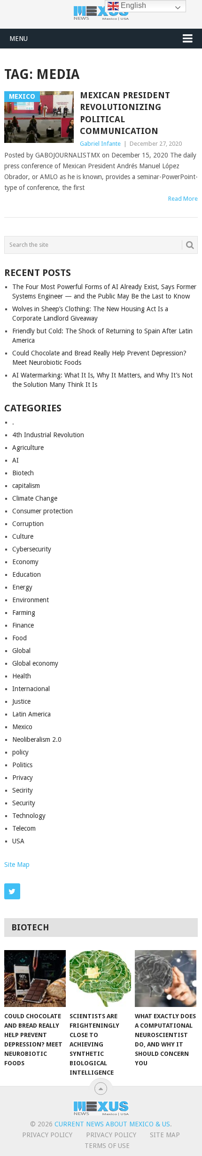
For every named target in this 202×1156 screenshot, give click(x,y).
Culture (22, 536)
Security (23, 803)
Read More (183, 198)
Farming (23, 612)
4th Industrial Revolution (48, 435)
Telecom (24, 828)
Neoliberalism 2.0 (37, 739)
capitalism (26, 485)
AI (15, 460)
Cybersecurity (31, 549)
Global (21, 650)
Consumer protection (42, 511)
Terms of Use (107, 1145)
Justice (21, 701)
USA (18, 841)
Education (26, 574)
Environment (30, 600)
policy (20, 752)
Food (19, 638)
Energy (22, 587)
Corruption (28, 523)
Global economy (35, 663)
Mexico (22, 727)
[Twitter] (12, 891)
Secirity (22, 790)
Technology (29, 815)
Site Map (17, 864)
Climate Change (34, 498)
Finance (23, 625)
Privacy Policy (47, 1135)
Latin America (31, 714)
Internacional (31, 688)
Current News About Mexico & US (112, 1124)
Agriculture (28, 447)
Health (21, 676)
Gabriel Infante (100, 143)
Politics (22, 765)
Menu (18, 38)
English (132, 5)
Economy (25, 562)
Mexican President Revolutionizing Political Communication (125, 113)
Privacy (22, 777)
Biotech (23, 473)
